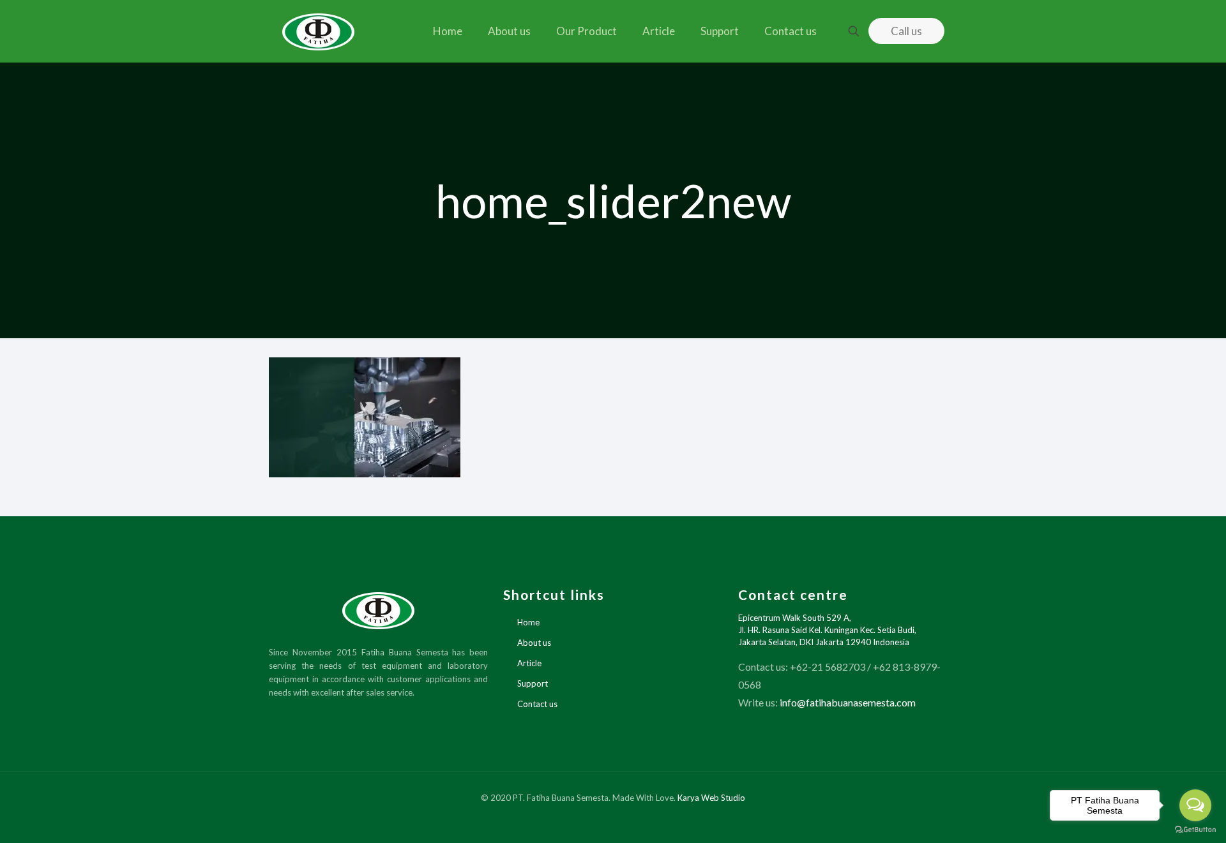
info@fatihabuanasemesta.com (848, 702)
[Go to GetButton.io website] (1195, 830)
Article (529, 663)
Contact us (537, 704)
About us (534, 643)
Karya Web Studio (711, 798)
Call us (906, 31)
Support (532, 683)
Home (528, 622)
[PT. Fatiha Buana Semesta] (319, 31)
